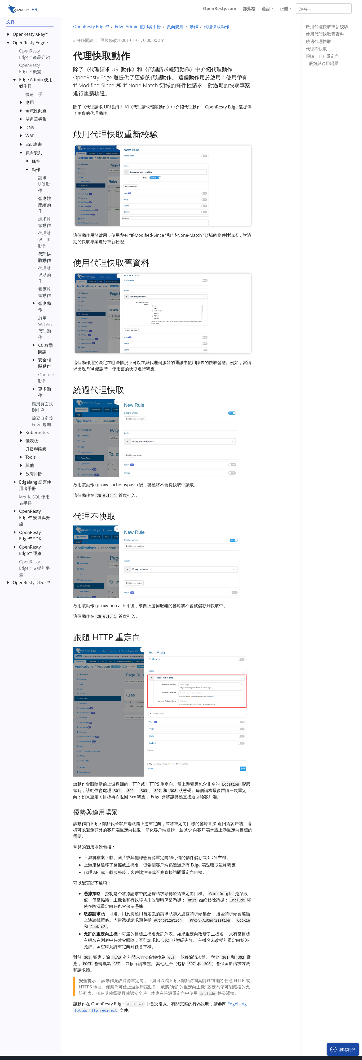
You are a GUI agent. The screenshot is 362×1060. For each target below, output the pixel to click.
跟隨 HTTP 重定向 (322, 56)
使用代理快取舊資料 (325, 34)
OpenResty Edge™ (91, 26)
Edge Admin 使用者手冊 (138, 26)
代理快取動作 (216, 26)
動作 (193, 26)
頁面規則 (175, 26)
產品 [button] (266, 8)
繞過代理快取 (318, 41)
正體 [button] (284, 8)
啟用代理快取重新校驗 (327, 26)
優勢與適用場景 (323, 63)
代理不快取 (316, 49)
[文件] (18, 8)
